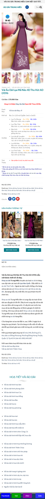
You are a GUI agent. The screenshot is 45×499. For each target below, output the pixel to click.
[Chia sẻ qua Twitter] (14, 199)
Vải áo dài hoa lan (10, 420)
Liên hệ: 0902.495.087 (23, 338)
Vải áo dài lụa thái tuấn (15, 190)
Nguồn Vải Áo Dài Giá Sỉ (13, 487)
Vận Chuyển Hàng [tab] (9, 267)
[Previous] (5, 41)
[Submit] (41, 7)
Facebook (5, 496)
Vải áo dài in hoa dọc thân (13, 459)
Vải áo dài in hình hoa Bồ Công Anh (17, 483)
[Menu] (27, 7)
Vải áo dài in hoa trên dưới (14, 463)
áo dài (33, 280)
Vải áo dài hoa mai (11, 416)
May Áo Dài (20, 104)
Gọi (16, 496)
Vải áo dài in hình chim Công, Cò (16, 431)
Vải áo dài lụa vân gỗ (28, 190)
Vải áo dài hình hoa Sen (12, 385)
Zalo (40, 496)
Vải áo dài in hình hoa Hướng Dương (18, 444)
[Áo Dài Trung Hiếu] (12, 7)
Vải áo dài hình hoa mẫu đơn (14, 424)
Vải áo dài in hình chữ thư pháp (15, 451)
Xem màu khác (11, 250)
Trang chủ (6, 87)
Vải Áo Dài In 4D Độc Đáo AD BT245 (15, 240)
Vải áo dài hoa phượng (12, 408)
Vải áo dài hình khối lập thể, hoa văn (17, 435)
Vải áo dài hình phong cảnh (14, 388)
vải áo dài (32, 173)
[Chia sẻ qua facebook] (10, 199)
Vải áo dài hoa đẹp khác (10, 346)
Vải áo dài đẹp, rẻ (15, 110)
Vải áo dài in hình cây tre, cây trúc (16, 475)
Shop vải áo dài (29, 311)
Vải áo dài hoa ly (10, 404)
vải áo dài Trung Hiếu (13, 173)
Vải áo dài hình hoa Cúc (13, 392)
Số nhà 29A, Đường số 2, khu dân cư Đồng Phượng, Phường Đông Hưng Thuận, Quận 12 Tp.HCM (22, 335)
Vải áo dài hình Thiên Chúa (12, 349)
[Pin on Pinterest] (18, 199)
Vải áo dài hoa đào (11, 400)
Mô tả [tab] (4, 262)
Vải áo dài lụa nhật (28, 188)
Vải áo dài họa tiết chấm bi (14, 428)
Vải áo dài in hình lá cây (12, 479)
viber (27, 496)
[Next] (40, 41)
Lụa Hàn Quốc (25, 283)
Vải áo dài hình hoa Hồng (13, 396)
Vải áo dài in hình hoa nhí (13, 455)
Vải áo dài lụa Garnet (15, 188)
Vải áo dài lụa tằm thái (21, 87)
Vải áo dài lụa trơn (21, 289)
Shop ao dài (6, 280)
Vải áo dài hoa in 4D (14, 194)
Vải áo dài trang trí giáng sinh (15, 471)
